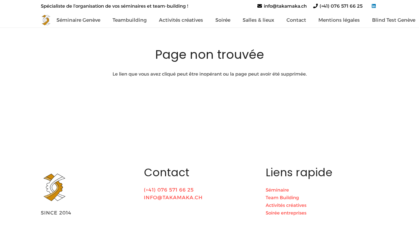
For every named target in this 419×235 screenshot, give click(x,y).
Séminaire (277, 190)
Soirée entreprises (286, 213)
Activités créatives (286, 205)
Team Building (282, 197)
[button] (151, 20)
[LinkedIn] (373, 6)
